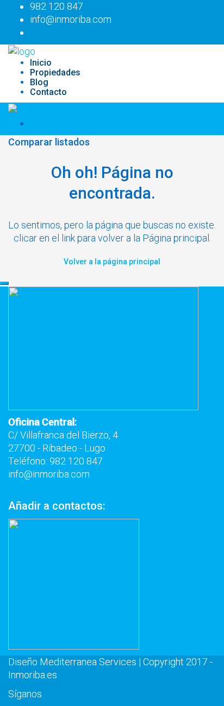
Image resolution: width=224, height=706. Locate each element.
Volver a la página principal (112, 261)
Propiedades (55, 72)
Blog (39, 82)
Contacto (48, 92)
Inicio (41, 63)
